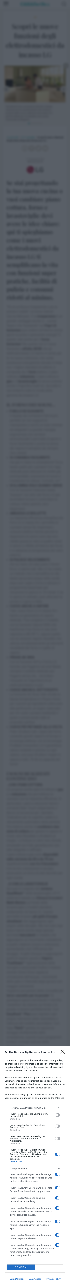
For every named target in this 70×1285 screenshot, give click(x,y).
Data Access (35, 1279)
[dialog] (35, 1165)
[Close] (64, 1053)
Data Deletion (17, 1279)
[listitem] (35, 1107)
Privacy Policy (53, 1279)
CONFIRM (21, 1267)
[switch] (57, 1115)
